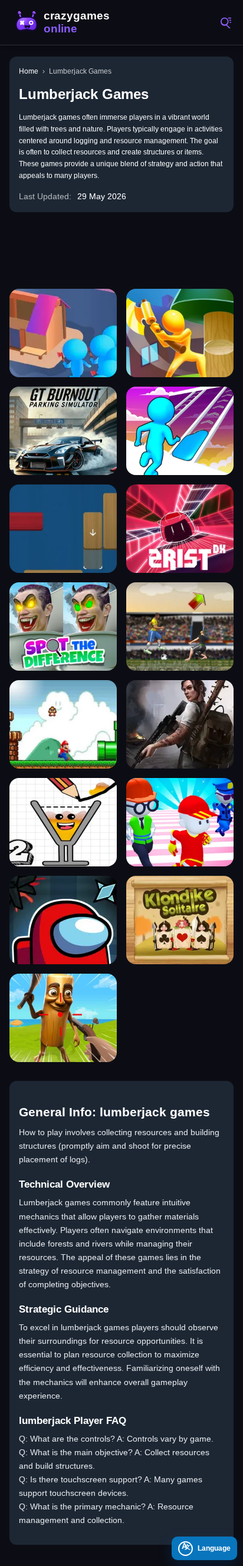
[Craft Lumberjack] (180, 333)
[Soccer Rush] (180, 626)
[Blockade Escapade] (63, 528)
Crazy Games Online (65, 22)
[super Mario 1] (63, 724)
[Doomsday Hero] (180, 724)
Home (28, 71)
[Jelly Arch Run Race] (180, 431)
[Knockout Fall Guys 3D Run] (180, 822)
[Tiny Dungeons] (63, 920)
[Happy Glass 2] (63, 822)
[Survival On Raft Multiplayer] (63, 1018)
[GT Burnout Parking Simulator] (63, 431)
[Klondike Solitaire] (180, 920)
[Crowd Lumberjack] (63, 333)
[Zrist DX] (180, 528)
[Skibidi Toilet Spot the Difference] (63, 626)
